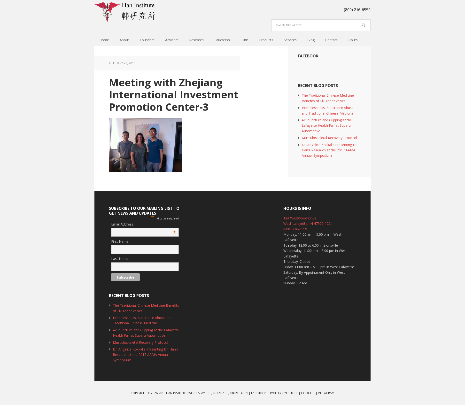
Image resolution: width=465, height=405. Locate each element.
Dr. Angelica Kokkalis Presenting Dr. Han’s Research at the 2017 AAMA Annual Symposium (329, 150)
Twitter (275, 393)
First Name (120, 241)
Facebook (308, 56)
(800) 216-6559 (295, 229)
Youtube (291, 393)
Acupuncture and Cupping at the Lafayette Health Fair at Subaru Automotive (327, 125)
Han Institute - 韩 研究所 (125, 12)
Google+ (308, 393)
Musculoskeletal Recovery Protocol (329, 137)
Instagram (326, 393)
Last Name (120, 258)
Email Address (143, 224)
